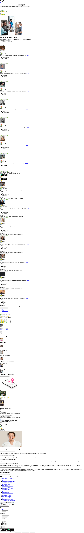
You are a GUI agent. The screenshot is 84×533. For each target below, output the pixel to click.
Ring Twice (3, 309)
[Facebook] (1, 527)
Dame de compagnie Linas (5, 489)
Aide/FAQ (3, 518)
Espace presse (4, 524)
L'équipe (3, 522)
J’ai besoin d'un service (4, 531)
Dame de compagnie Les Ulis (6, 492)
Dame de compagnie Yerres (6, 484)
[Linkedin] (2, 527)
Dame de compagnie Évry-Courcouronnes (8, 478)
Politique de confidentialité (25, 532)
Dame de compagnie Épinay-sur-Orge (7, 496)
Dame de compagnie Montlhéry (6, 487)
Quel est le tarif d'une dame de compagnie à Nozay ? (7, 455)
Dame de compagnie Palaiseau (6, 483)
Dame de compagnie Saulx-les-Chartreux (7, 488)
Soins (3, 310)
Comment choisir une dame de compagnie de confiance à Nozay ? (9, 463)
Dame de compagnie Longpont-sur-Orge (7, 491)
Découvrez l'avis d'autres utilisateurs (5, 329)
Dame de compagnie (5, 311)
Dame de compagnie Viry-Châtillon (7, 482)
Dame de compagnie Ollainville (6, 495)
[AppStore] (3, 179)
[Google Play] (4, 175)
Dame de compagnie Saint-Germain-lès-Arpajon (8, 500)
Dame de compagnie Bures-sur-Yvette (7, 498)
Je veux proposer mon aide (10, 531)
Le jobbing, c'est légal (5, 516)
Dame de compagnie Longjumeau (6, 497)
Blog (2, 509)
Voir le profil (3, 63)
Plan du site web (32, 532)
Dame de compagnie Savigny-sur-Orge (7, 480)
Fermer (12, 502)
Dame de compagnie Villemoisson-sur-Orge (8, 499)
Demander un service (15, 6)
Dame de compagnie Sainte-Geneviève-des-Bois (8, 481)
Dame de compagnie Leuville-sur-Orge (7, 494)
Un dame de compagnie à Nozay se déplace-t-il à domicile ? (8, 459)
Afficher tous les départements (4, 502)
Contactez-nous (4, 517)
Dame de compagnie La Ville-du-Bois (7, 486)
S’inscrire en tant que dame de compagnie (6, 6)
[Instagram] (4, 527)
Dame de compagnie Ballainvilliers (7, 490)
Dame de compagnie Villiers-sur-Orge (7, 493)
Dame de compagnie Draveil (6, 485)
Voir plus (28, 55)
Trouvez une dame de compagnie (5, 40)
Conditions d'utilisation (18, 532)
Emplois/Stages (4, 523)
